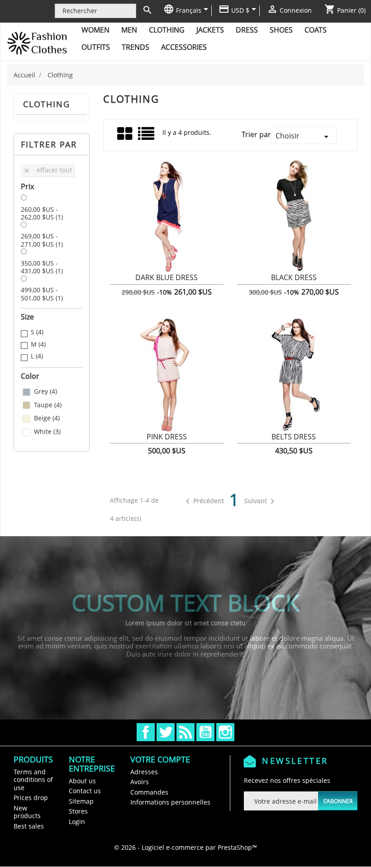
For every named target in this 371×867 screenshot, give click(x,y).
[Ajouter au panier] (124, 282)
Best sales (29, 826)
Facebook (146, 732)
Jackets (210, 30)
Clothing (167, 30)
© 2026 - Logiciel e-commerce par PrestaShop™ (185, 847)
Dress (247, 30)
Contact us (85, 790)
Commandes (149, 792)
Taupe (48, 405)
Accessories (184, 47)
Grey (45, 391)
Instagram (225, 732)
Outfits (95, 47)
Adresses (144, 771)
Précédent (203, 501)
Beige (47, 418)
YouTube (205, 732)
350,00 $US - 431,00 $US (42, 267)
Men (129, 30)
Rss (185, 732)
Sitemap (81, 801)
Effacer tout (47, 170)
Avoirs (139, 781)
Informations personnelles (170, 802)
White (47, 432)
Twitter (166, 732)
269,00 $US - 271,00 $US (42, 240)
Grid (125, 134)
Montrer (166, 283)
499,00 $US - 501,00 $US (42, 294)
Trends (135, 47)
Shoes (281, 30)
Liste (147, 137)
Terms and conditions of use (33, 779)
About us (82, 780)
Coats (315, 30)
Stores (78, 811)
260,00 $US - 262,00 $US (42, 213)
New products (27, 812)
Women (95, 30)
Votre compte (160, 759)
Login (77, 821)
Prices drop (31, 797)
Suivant (261, 501)
